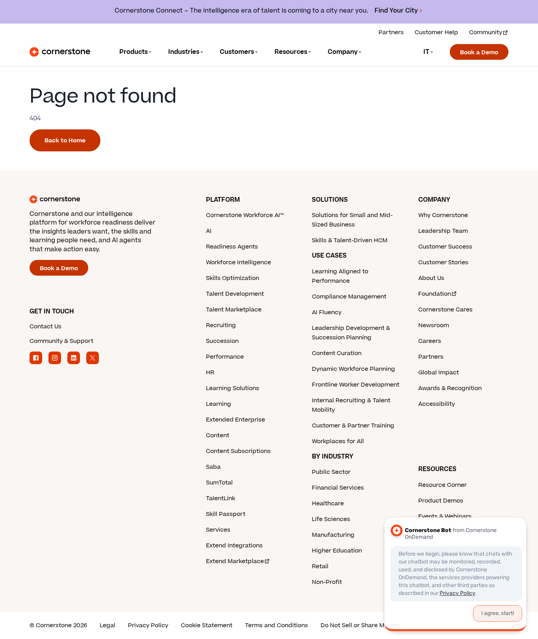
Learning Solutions (232, 388)
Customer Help (436, 32)
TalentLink (220, 498)
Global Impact (438, 372)
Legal (107, 625)
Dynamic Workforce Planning (353, 369)
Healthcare (328, 503)
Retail (320, 566)
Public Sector (331, 472)
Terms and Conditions (276, 625)
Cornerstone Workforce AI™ (245, 215)
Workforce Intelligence (238, 262)
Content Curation (337, 353)
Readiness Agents (232, 247)
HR (210, 372)
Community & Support (61, 341)
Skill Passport (225, 514)
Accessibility (436, 404)
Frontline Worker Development (355, 385)
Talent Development (235, 294)
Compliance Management (349, 297)
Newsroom (433, 325)
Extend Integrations (234, 545)
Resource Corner (442, 485)
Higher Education (337, 551)
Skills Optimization (232, 278)
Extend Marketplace (235, 561)
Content (217, 435)
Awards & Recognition (450, 388)
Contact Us (45, 326)
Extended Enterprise (235, 420)
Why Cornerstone (443, 215)
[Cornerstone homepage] (105, 199)
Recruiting (221, 325)
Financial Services (338, 488)
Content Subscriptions (238, 451)
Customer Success (445, 247)
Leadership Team (443, 231)
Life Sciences (331, 519)
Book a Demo (479, 52)
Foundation (434, 294)
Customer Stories (443, 262)
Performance (225, 357)
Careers (429, 341)
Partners (391, 32)
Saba (213, 467)
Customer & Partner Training (353, 426)
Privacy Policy (148, 625)
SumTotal (219, 483)
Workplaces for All (338, 441)
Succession (222, 341)
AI (208, 231)
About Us (431, 278)
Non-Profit (327, 582)
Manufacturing (333, 535)
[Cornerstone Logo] (60, 52)
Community (485, 32)
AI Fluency (326, 312)
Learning (218, 404)
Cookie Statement (206, 625)
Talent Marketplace (234, 310)
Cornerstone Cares (445, 310)
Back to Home (65, 140)
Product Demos (440, 501)
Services (218, 530)
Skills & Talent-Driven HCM (350, 240)
